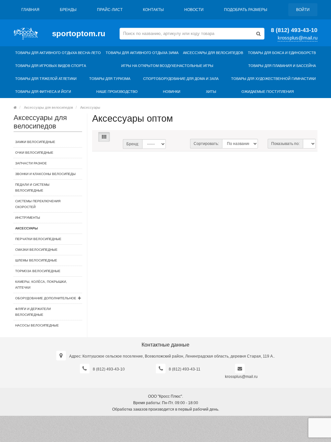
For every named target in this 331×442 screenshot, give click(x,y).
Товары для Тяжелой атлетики (46, 79)
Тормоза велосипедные (37, 271)
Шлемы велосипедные (36, 260)
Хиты (211, 92)
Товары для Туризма (109, 79)
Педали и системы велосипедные (32, 187)
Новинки (171, 92)
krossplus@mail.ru (297, 37)
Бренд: (132, 144)
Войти (303, 9)
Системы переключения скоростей (37, 204)
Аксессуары (90, 107)
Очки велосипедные (34, 152)
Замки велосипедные (35, 142)
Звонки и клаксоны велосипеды (45, 174)
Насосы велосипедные (37, 325)
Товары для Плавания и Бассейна (282, 66)
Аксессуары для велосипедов (213, 53)
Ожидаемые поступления (267, 92)
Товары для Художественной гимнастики (273, 79)
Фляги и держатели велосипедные (33, 311)
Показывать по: (285, 143)
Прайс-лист (110, 9)
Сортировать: (206, 143)
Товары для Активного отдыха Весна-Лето (58, 53)
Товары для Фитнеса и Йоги (43, 92)
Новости (194, 9)
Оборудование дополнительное (45, 298)
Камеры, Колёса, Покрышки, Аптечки (41, 284)
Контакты (153, 9)
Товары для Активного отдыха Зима (142, 53)
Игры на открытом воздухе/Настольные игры (167, 66)
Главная (30, 9)
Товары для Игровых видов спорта (50, 66)
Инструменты (27, 217)
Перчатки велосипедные (38, 239)
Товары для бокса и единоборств (282, 53)
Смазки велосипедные (36, 249)
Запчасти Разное (31, 163)
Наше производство (117, 92)
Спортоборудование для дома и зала (181, 79)
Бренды (68, 9)
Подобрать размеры (245, 9)
